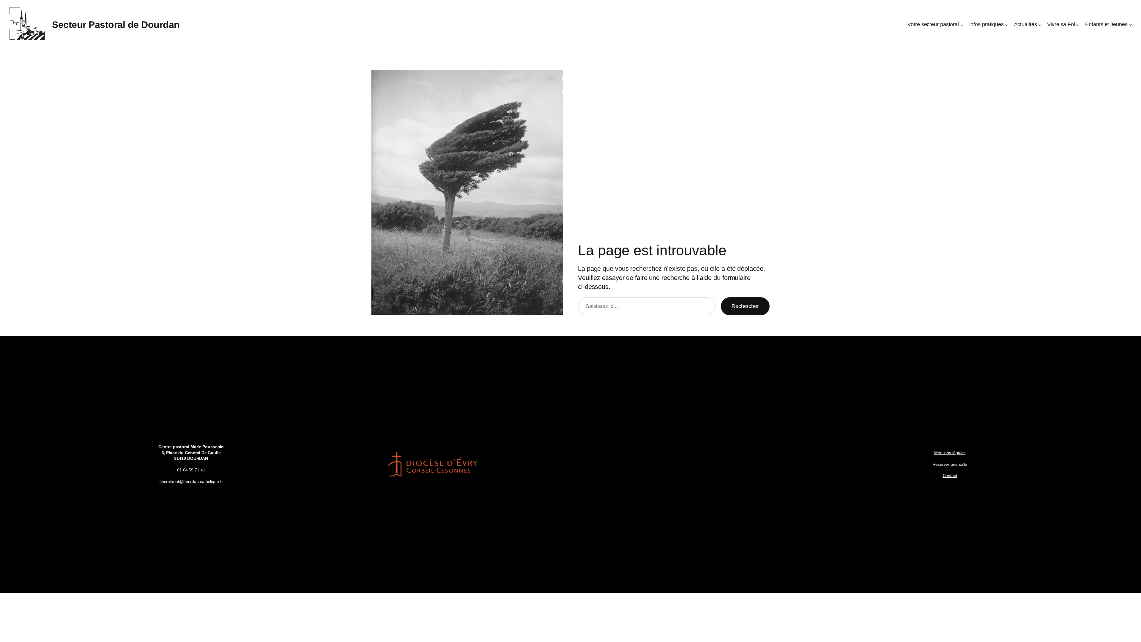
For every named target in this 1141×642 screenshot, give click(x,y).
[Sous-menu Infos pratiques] (1006, 24)
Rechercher (745, 306)
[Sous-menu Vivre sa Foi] (1077, 24)
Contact (950, 475)
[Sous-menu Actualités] (1039, 24)
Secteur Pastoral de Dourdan (116, 24)
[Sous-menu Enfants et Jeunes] (1130, 24)
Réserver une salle (949, 464)
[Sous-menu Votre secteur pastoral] (962, 24)
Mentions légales (949, 452)
